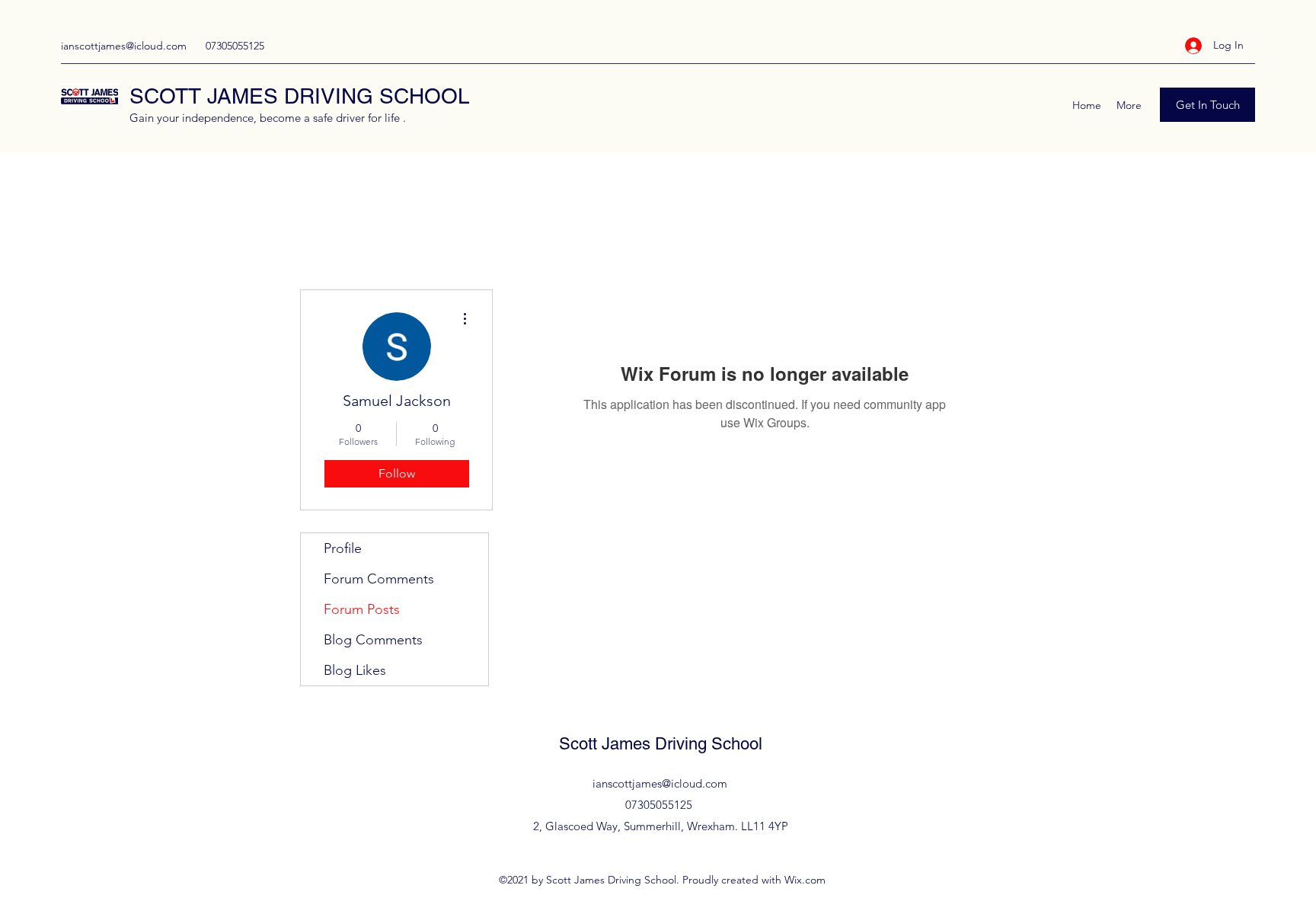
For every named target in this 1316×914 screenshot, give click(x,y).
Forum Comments (379, 578)
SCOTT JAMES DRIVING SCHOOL (299, 96)
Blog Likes (355, 670)
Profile (343, 548)
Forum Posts (362, 609)
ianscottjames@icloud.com (124, 46)
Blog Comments (373, 639)
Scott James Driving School (660, 743)
